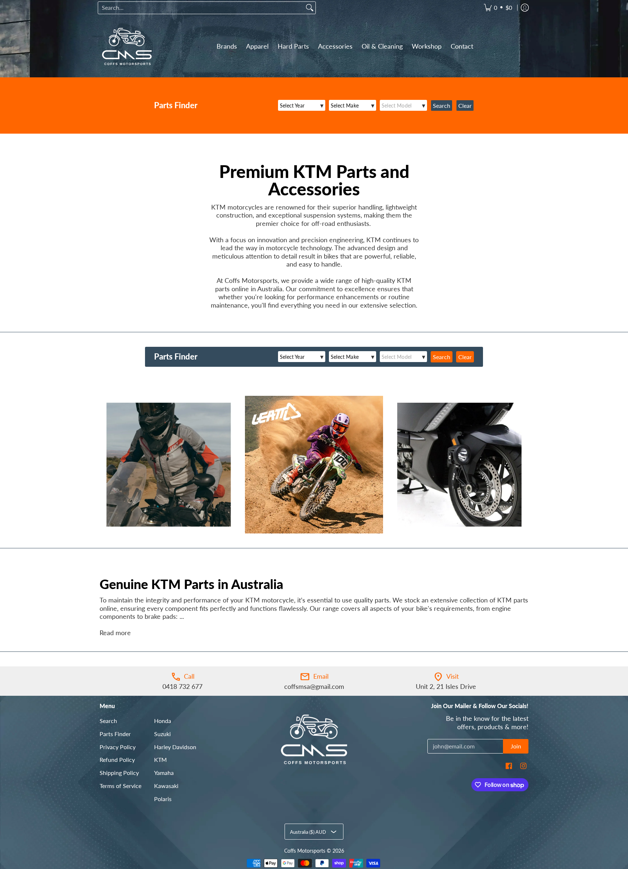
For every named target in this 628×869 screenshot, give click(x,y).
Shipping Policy (119, 772)
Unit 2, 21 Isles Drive (446, 686)
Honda (162, 720)
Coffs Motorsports (304, 851)
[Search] (309, 8)
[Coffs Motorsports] (127, 46)
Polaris (163, 798)
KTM (160, 759)
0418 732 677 (182, 686)
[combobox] (201, 8)
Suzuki (162, 733)
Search (108, 720)
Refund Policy (117, 759)
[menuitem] (498, 8)
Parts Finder (115, 733)
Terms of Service (120, 785)
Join (516, 746)
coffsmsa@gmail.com (314, 686)
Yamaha (164, 772)
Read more (115, 633)
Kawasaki (166, 785)
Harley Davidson (175, 746)
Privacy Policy (118, 746)
